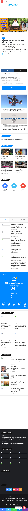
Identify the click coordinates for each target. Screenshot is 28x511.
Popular (4, 220)
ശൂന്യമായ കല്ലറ (4, 157)
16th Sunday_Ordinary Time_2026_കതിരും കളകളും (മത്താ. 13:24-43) (6, 343)
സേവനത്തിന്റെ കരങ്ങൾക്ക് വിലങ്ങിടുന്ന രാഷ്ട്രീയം (20, 170)
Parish (16, 501)
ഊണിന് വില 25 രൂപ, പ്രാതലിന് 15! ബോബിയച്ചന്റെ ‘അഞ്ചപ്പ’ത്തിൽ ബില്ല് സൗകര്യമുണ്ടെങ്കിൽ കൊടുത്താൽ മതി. (18, 242)
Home (4, 35)
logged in (10, 139)
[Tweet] (20, 70)
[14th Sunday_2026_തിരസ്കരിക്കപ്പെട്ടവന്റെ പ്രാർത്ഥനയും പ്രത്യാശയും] (5, 464)
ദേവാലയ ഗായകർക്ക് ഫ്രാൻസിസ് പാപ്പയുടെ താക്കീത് (16, 233)
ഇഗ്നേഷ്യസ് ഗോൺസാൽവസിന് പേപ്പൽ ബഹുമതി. (6, 325)
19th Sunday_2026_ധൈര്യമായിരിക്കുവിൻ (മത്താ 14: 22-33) (21, 326)
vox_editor (5, 54)
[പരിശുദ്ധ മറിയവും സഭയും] (21, 152)
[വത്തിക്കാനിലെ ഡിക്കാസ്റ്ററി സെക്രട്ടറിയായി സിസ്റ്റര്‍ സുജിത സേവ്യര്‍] (14, 464)
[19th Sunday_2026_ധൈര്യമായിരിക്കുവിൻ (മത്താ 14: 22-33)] (21, 319)
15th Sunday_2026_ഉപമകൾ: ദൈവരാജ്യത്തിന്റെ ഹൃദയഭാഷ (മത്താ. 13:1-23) (20, 344)
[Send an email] (8, 54)
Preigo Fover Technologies (20, 498)
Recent (13, 220)
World (7, 501)
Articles (9, 35)
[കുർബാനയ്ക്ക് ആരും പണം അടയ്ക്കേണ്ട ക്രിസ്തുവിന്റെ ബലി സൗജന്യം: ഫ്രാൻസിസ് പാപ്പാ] (6, 227)
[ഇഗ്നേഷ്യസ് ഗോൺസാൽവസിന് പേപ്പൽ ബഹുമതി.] (7, 319)
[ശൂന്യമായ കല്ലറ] (7, 152)
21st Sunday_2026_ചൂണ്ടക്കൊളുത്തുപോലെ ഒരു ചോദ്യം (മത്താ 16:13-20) (19, 360)
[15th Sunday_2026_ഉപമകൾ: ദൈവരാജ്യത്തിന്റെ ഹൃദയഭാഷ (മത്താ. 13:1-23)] (21, 336)
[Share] (7, 70)
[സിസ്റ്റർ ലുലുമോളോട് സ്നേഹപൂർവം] (6, 251)
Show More (13, 88)
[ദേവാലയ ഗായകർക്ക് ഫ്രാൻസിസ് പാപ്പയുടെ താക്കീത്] (6, 234)
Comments (23, 220)
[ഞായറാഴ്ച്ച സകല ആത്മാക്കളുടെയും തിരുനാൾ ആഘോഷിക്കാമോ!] (7, 164)
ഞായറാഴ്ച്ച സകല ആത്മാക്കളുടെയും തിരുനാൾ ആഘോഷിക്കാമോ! (6, 171)
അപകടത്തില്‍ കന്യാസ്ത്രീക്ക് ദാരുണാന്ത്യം (13, 1)
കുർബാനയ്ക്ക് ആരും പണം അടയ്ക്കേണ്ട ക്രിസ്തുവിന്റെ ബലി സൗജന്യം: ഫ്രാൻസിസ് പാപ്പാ (18, 226)
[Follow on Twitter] (7, 54)
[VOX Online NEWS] (14, 5)
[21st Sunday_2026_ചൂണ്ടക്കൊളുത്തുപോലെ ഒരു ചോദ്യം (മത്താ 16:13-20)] (5, 360)
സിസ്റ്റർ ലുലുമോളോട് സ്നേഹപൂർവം (16, 250)
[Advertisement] (14, 12)
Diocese (12, 501)
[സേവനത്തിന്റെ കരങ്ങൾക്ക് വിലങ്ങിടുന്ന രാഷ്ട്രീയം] (21, 164)
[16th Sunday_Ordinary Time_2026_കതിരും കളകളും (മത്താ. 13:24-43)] (7, 336)
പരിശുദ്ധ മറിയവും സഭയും (20, 157)
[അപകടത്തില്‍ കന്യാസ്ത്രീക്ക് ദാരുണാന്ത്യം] (23, 464)
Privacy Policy (23, 501)
